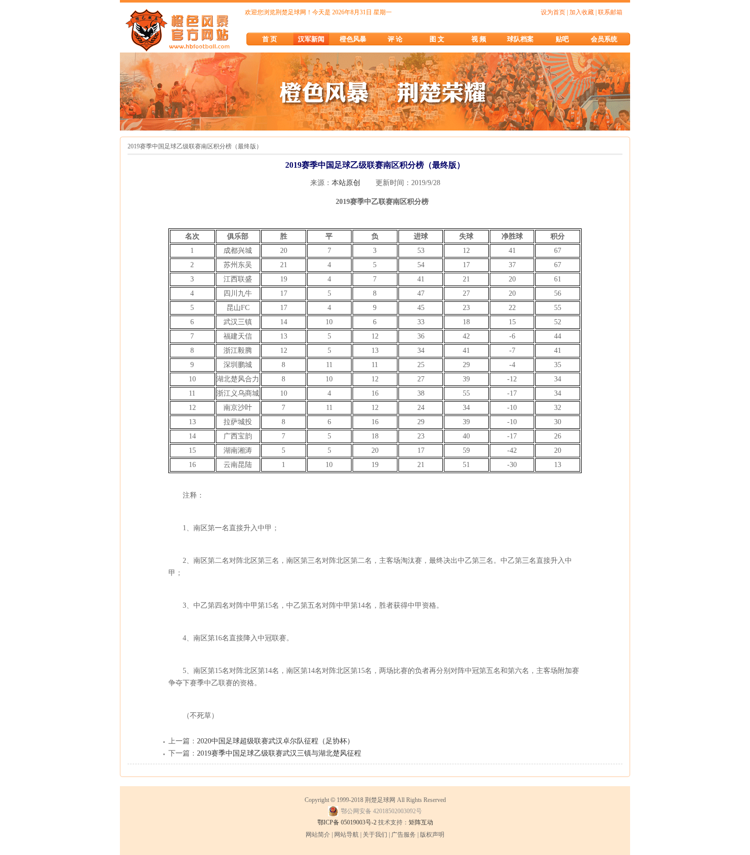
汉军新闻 (311, 39)
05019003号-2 (359, 822)
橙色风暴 (353, 39)
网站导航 (346, 834)
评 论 (395, 39)
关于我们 (375, 834)
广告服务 (403, 834)
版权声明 (432, 834)
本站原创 (346, 183)
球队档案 (520, 39)
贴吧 (562, 39)
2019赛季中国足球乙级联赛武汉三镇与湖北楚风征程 (279, 753)
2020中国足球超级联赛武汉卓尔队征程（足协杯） (275, 741)
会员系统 (604, 39)
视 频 (478, 39)
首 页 (269, 39)
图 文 (437, 39)
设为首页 (553, 12)
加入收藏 (581, 12)
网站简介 (318, 834)
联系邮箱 (610, 12)
